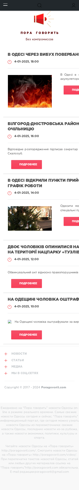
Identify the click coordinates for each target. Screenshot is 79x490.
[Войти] (73, 5)
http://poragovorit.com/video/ (54, 455)
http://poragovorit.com (41, 468)
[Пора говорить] (39, 19)
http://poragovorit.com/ (19, 451)
